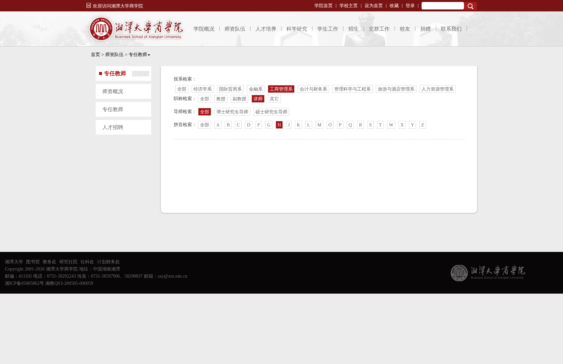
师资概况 (112, 91)
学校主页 (348, 5)
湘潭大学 (14, 261)
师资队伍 (234, 29)
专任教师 (138, 54)
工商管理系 (281, 89)
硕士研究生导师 (271, 111)
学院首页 (323, 5)
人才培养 (265, 29)
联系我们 (451, 29)
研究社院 (68, 261)
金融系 (256, 89)
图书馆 (33, 261)
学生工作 (327, 29)
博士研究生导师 (232, 111)
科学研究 (296, 29)
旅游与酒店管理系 (396, 89)
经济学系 (203, 89)
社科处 (87, 261)
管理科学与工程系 (352, 89)
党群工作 (379, 29)
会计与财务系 (313, 89)
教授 (220, 98)
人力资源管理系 (438, 89)
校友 (405, 29)
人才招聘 (112, 127)
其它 (274, 98)
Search (470, 6)
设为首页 (374, 5)
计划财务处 (108, 261)
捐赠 (425, 29)
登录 (410, 5)
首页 (95, 54)
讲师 (258, 98)
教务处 (49, 261)
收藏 (394, 5)
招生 (353, 29)
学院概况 (204, 29)
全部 (181, 89)
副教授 (239, 98)
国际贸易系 (230, 89)
